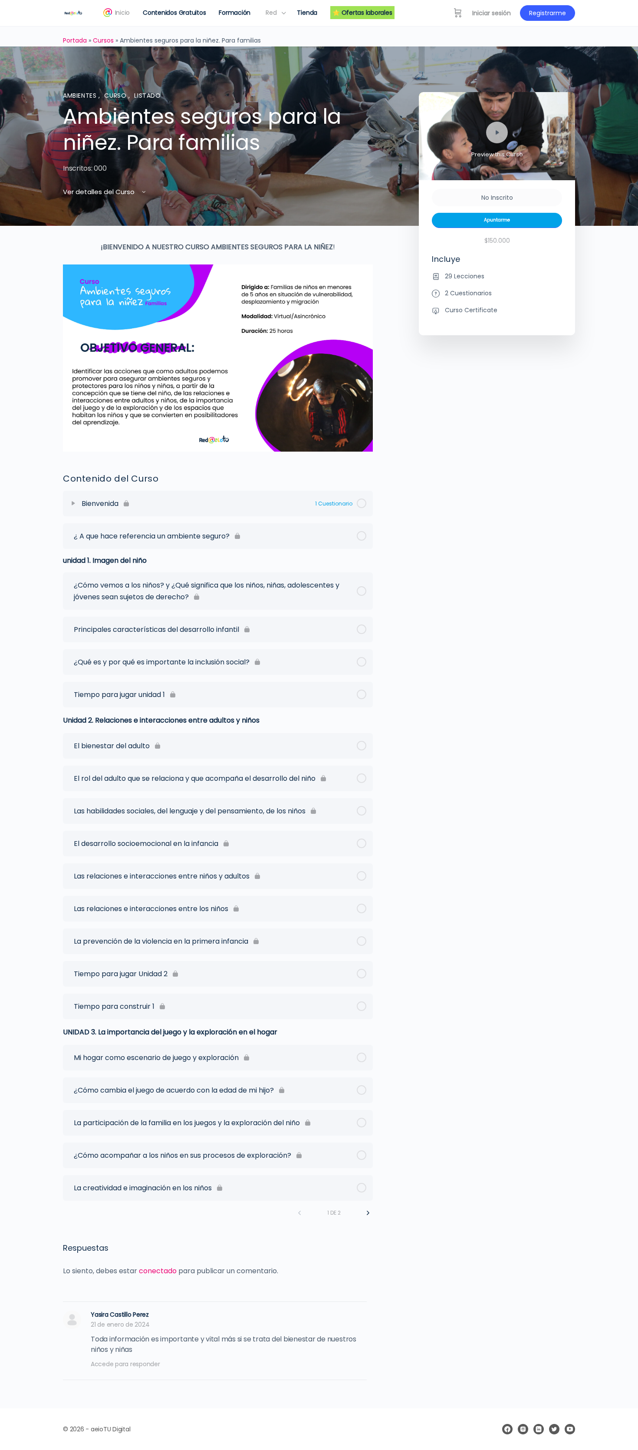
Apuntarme (497, 220)
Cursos (103, 40)
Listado (147, 95)
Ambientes (81, 95)
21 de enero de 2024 (120, 1324)
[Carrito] (458, 13)
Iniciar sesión (491, 13)
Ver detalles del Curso (99, 191)
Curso (116, 95)
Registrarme (547, 13)
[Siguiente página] (368, 1212)
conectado (158, 1271)
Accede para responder (125, 1364)
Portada (75, 40)
